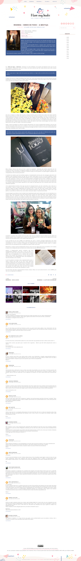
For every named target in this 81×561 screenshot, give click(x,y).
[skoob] (71, 24)
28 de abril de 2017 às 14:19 (15, 468)
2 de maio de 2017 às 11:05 (14, 516)
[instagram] (62, 24)
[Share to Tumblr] (55, 274)
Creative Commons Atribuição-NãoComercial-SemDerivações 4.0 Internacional (40, 549)
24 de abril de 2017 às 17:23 (15, 408)
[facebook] (64, 24)
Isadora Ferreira (13, 381)
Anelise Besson (13, 452)
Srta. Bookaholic (13, 481)
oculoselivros (13, 323)
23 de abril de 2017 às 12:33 (15, 366)
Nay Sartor (12, 407)
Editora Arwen (33, 27)
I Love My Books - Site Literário (37, 559)
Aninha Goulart (13, 497)
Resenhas (39, 27)
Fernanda (11, 352)
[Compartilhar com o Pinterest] (53, 274)
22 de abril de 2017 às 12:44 (15, 324)
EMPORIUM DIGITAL (55, 559)
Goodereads (27, 34)
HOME (25, 1)
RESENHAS (31, 1)
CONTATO (55, 1)
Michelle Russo (13, 515)
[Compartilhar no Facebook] (51, 274)
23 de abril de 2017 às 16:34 (15, 382)
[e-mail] (73, 24)
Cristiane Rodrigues (14, 467)
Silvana (43, 27)
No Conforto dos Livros (15, 335)
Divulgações (26, 27)
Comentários (10, 274)
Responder (8, 319)
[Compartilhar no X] (48, 274)
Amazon (31, 36)
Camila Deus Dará (13, 311)
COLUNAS (47, 1)
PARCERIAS (39, 1)
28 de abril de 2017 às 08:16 (15, 453)
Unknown (11, 365)
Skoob (22, 34)
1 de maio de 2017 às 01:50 (14, 498)
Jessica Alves (12, 395)
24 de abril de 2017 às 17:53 (15, 423)
